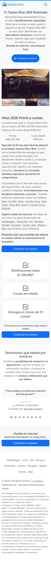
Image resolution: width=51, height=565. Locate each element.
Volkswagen (8, 221)
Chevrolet (22, 221)
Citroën (6, 225)
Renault (38, 221)
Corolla (12, 201)
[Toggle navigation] (45, 4)
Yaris (4, 201)
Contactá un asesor (27, 58)
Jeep (33, 225)
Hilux (21, 201)
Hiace (24, 204)
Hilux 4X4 (14, 204)
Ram (4, 228)
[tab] (11, 417)
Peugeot (16, 225)
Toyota (26, 225)
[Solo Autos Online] (12, 4)
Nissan (41, 225)
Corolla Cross (32, 201)
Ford (24, 460)
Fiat (31, 221)
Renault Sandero (33, 408)
